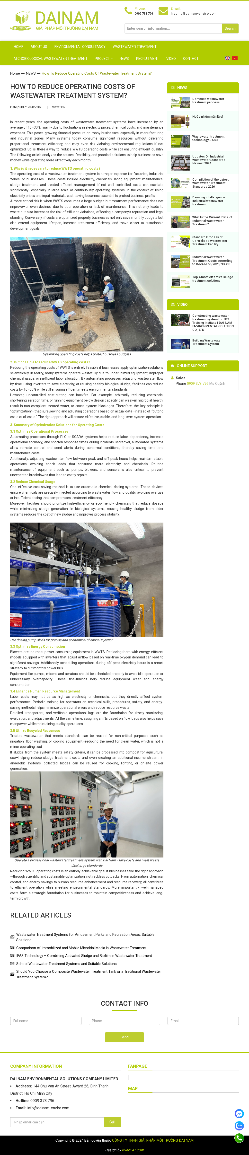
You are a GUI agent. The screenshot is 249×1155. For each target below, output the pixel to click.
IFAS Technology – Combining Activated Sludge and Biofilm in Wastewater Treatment (84, 956)
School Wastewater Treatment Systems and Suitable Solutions (66, 964)
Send (125, 1037)
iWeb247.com (133, 1150)
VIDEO (171, 59)
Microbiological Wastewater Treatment (51, 59)
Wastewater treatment (135, 47)
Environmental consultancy (80, 47)
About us (39, 47)
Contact (191, 59)
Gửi (112, 1122)
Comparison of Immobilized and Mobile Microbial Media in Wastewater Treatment (81, 948)
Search (230, 28)
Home (18, 47)
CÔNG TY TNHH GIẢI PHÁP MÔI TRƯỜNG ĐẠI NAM (153, 1140)
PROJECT (102, 59)
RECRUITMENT (147, 59)
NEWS (124, 59)
